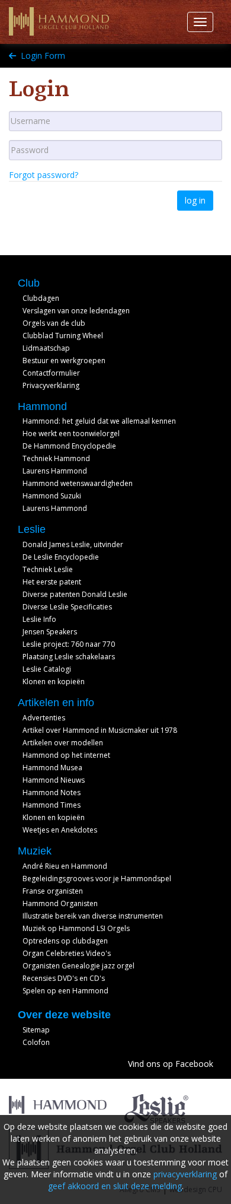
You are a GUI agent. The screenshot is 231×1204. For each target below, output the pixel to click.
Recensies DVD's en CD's (64, 978)
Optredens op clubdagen (65, 941)
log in (195, 200)
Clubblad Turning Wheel (63, 336)
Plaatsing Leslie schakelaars (69, 657)
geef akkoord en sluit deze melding (115, 1186)
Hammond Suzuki (52, 496)
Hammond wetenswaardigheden (78, 483)
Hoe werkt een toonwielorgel (71, 433)
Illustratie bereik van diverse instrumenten (93, 916)
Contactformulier (51, 373)
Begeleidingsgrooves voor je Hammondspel (97, 878)
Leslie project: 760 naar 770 (69, 644)
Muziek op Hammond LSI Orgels (76, 928)
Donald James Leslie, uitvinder (73, 544)
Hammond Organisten (60, 903)
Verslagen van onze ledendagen (76, 311)
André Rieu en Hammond (65, 866)
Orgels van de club (54, 323)
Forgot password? (43, 174)
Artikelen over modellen (63, 743)
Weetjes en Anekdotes (60, 830)
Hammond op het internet (66, 755)
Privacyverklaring (51, 385)
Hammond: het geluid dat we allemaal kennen (99, 421)
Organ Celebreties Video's (67, 953)
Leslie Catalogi (47, 669)
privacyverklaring (185, 1174)
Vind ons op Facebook (170, 1063)
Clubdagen (41, 298)
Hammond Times (52, 805)
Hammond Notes (52, 792)
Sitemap (36, 1030)
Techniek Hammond (56, 458)
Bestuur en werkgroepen (64, 360)
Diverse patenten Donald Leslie (75, 594)
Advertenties (44, 718)
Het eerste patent (52, 582)
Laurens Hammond (55, 471)
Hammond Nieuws (54, 780)
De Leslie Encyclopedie (61, 557)
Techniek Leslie (48, 569)
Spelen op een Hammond (65, 991)
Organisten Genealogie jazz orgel (78, 966)
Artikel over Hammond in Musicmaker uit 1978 (100, 730)
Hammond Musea (52, 768)
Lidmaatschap (46, 348)
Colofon (36, 1042)
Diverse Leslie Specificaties (67, 607)
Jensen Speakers (50, 632)
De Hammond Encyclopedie (69, 446)
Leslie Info (39, 619)
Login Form (41, 55)
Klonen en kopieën (54, 681)
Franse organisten (53, 891)
